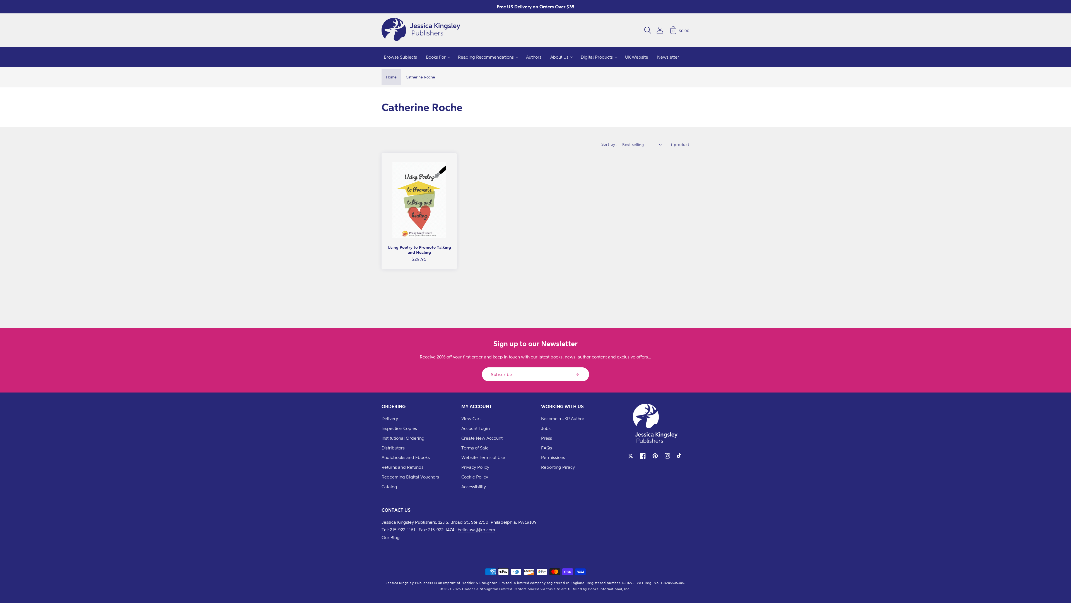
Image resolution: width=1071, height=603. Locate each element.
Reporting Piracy (558, 467)
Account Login (475, 428)
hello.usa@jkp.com (476, 529)
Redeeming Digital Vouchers (410, 476)
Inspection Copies (399, 428)
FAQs (546, 447)
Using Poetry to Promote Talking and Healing (419, 250)
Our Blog (391, 537)
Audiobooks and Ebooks (406, 457)
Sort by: (609, 144)
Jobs (546, 428)
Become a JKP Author (562, 418)
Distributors (393, 447)
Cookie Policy (474, 476)
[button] (647, 30)
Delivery (390, 418)
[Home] (421, 30)
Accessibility (473, 486)
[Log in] (660, 30)
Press (546, 438)
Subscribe (501, 374)
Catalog (389, 486)
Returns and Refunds (402, 467)
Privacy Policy (475, 467)
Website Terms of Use (483, 457)
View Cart (471, 418)
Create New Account (482, 438)
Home (391, 77)
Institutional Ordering (403, 438)
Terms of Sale (475, 447)
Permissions (553, 457)
